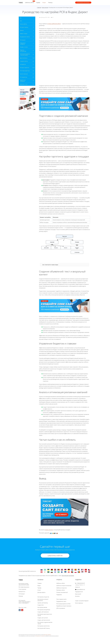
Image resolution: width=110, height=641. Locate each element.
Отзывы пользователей (62, 592)
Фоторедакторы (23, 77)
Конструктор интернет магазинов (43, 600)
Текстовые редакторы (25, 70)
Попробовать (83, 2)
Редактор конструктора (23, 50)
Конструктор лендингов (43, 597)
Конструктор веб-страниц (44, 628)
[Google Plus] (57, 533)
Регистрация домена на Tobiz (63, 603)
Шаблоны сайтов (29, 2)
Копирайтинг (23, 64)
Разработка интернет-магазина (63, 606)
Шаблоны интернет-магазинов (63, 585)
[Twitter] (51, 533)
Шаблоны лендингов (61, 588)
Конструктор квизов (42, 607)
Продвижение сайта (61, 601)
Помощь (50, 2)
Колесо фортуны (79, 603)
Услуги (44, 2)
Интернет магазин (24, 27)
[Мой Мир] (54, 533)
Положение (37, 635)
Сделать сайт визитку (43, 603)
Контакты (77, 596)
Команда (21, 596)
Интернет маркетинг (24, 67)
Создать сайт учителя (43, 618)
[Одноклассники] (53, 533)
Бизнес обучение (24, 73)
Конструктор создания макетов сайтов (45, 623)
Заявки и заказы (23, 33)
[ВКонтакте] (50, 533)
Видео (39, 585)
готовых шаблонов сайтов (54, 23)
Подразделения (79, 591)
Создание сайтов (24, 61)
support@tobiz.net (80, 589)
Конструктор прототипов (43, 626)
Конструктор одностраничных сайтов (45, 614)
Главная (39, 7)
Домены (22, 30)
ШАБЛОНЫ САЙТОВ (55, 555)
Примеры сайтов (60, 590)
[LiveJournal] (55, 533)
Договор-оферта (41, 592)
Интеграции (22, 40)
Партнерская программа (68, 575)
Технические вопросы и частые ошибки (25, 54)
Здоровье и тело (23, 84)
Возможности (22, 591)
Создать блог (41, 605)
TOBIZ (21, 3)
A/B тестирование (60, 608)
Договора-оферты (47, 634)
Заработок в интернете (22, 81)
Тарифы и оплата (24, 47)
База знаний (45, 7)
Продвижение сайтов (25, 36)
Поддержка (59, 594)
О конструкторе (22, 589)
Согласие (42, 635)
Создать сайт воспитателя (44, 620)
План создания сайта (61, 599)
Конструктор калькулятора (44, 609)
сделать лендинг (49, 529)
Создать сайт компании (43, 612)
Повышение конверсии (22, 43)
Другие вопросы (23, 58)
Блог (21, 20)
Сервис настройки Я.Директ (81, 600)
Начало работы (23, 24)
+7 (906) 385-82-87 (80, 583)
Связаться (77, 587)
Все (21, 17)
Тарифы (38, 2)
